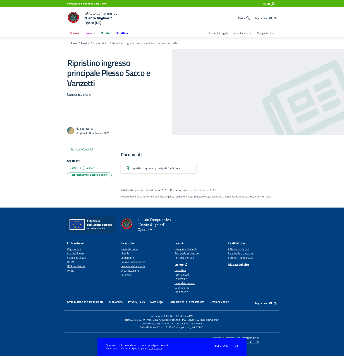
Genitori (90, 168)
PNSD (70, 270)
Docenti (74, 168)
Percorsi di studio (184, 257)
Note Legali (157, 302)
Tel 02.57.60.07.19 (135, 320)
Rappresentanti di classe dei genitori (89, 174)
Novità (85, 43)
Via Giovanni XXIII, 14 (162, 316)
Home (73, 43)
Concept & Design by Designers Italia (235, 338)
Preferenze (221, 346)
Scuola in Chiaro (76, 257)
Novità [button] (105, 33)
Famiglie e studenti (186, 249)
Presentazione (129, 249)
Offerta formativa (238, 249)
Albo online (181, 292)
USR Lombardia (76, 266)
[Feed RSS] (275, 18)
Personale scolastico (187, 253)
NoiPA (70, 262)
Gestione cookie (219, 302)
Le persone (127, 257)
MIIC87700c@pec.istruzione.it (203, 320)
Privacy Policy (136, 302)
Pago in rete (74, 249)
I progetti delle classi (240, 257)
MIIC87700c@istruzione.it (166, 320)
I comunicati (100, 43)
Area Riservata (242, 33)
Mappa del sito (265, 33)
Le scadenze (182, 287)
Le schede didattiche (240, 253)
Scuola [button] (74, 33)
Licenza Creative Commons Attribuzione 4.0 (238, 196)
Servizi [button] (90, 33)
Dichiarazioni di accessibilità (186, 302)
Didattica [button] (122, 33)
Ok (236, 346)
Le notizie (180, 270)
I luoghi (125, 253)
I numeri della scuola (133, 262)
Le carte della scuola (133, 266)
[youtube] (270, 18)
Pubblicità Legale (218, 33)
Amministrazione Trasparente (85, 302)
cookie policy (155, 348)
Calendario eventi (185, 283)
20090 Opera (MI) (184, 316)
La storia (126, 275)
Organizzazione (130, 270)
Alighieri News (75, 253)
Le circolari (181, 279)
